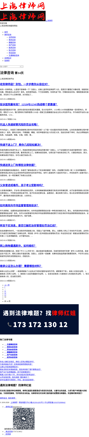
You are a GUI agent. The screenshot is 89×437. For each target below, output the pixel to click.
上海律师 (14, 402)
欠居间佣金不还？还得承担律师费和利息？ (16, 364)
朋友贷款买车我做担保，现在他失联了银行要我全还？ (21, 369)
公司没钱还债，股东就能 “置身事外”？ (15, 377)
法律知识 (7, 58)
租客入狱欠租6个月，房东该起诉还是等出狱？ (18, 375)
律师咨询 (7, 35)
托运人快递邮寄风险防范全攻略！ (19, 124)
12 (5, 293)
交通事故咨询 (14, 55)
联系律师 (12, 398)
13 (5, 295)
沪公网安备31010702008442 (55, 402)
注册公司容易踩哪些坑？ (9, 367)
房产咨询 (12, 45)
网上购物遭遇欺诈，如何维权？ (18, 245)
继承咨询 (12, 48)
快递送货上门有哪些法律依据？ (18, 165)
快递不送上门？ (21, 144)
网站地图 (22, 402)
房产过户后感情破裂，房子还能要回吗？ (15, 372)
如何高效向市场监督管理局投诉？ (19, 205)
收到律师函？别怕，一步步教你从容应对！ (24, 84)
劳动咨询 (12, 53)
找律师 (7, 61)
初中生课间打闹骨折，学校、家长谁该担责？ (17, 380)
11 (5, 291)
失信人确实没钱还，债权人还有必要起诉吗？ (17, 362)
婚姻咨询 (12, 42)
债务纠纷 (12, 40)
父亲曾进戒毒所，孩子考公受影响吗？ (22, 185)
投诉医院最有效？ (29, 104)
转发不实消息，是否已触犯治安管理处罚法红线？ (28, 225)
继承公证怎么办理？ (21, 266)
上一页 (7, 285)
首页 (6, 32)
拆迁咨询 (12, 50)
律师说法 (4, 398)
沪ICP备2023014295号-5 (35, 402)
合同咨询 (12, 37)
